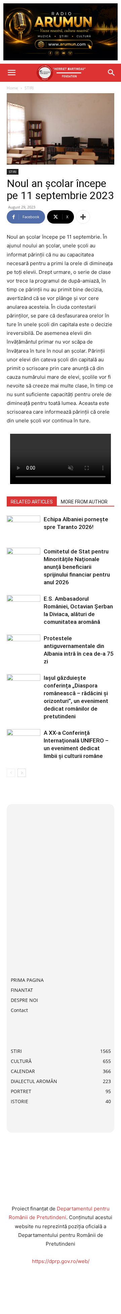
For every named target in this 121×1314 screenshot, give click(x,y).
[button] (11, 73)
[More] (83, 217)
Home (12, 88)
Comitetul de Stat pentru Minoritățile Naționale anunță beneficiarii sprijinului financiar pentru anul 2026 (77, 567)
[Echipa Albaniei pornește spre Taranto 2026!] (23, 527)
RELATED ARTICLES (32, 501)
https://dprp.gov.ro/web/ (60, 1261)
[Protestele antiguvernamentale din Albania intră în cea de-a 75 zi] (23, 646)
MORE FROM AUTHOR (84, 501)
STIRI (29, 88)
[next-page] (21, 773)
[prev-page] (11, 773)
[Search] (111, 73)
